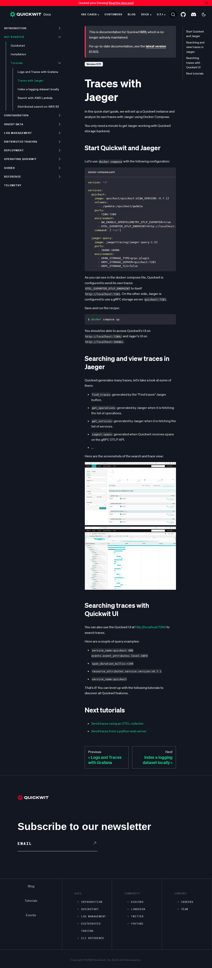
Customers (113, 14)
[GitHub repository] (183, 14)
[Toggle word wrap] (163, 182)
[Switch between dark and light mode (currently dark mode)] (203, 14)
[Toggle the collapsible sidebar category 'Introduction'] (59, 28)
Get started (14, 37)
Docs (47, 14)
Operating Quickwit (20, 159)
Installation (18, 54)
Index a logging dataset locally (38, 89)
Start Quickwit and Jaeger (195, 34)
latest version (156, 46)
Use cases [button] (89, 14)
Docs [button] (145, 14)
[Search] (173, 14)
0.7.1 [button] (160, 14)
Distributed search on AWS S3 (38, 106)
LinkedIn (138, 909)
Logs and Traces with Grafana (38, 72)
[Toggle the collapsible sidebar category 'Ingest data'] (59, 124)
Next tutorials (195, 73)
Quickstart (18, 45)
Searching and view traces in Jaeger (195, 47)
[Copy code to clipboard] (170, 182)
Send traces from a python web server (119, 731)
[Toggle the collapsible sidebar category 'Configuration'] (59, 115)
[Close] (207, 3)
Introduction (15, 28)
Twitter (137, 916)
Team (184, 909)
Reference (12, 176)
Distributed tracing (20, 141)
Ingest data (13, 124)
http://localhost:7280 (150, 627)
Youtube (137, 923)
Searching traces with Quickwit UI (193, 62)
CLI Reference (92, 938)
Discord (137, 902)
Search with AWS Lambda (35, 98)
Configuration (16, 115)
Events (31, 915)
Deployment (14, 150)
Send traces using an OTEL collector (117, 723)
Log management (18, 133)
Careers (187, 902)
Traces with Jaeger (30, 80)
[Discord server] (193, 14)
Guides (9, 168)
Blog (132, 14)
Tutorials (17, 63)
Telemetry (13, 185)
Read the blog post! (121, 3)
